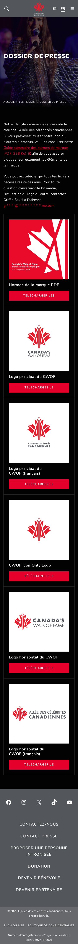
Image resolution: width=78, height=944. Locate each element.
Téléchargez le (46, 387)
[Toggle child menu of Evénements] (6, 8)
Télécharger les (46, 295)
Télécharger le (46, 576)
